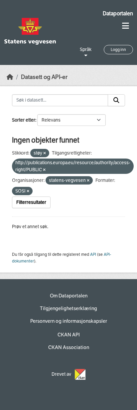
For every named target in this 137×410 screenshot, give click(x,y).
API (93, 254)
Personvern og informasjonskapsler (68, 321)
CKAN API (69, 335)
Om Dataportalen (68, 296)
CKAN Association (68, 347)
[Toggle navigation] (125, 25)
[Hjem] (10, 77)
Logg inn (118, 49)
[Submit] (116, 100)
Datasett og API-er (44, 77)
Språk (85, 49)
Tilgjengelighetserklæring (68, 308)
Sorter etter (23, 120)
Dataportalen (118, 13)
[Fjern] (44, 153)
